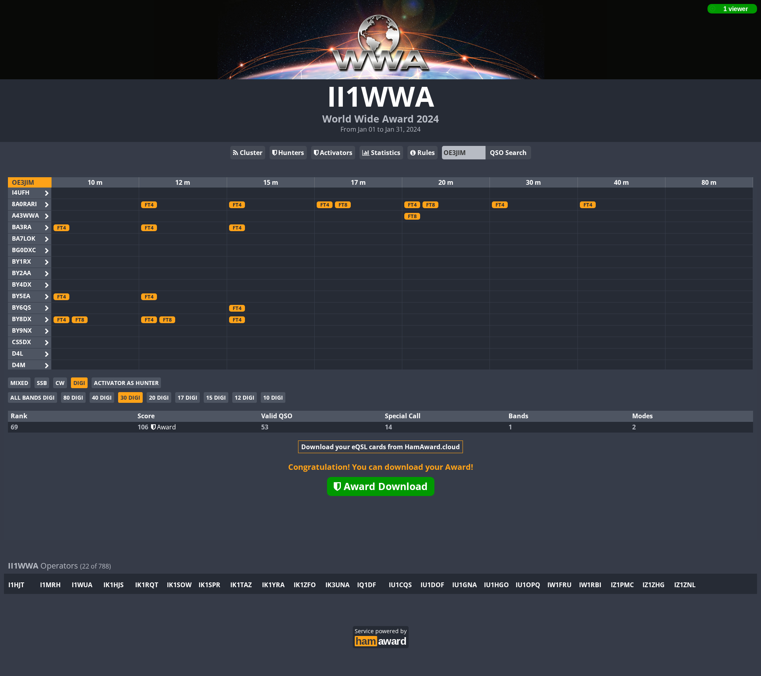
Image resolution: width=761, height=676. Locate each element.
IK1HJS (113, 584)
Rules (425, 152)
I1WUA (82, 584)
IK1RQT (146, 584)
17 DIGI (187, 397)
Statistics (384, 152)
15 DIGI (216, 397)
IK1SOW (179, 584)
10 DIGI (273, 397)
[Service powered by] (381, 640)
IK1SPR (209, 584)
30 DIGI (130, 397)
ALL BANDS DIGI (32, 397)
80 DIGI (73, 397)
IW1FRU (559, 584)
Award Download (384, 486)
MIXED (19, 383)
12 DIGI (244, 397)
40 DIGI (102, 397)
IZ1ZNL (685, 584)
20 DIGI (159, 397)
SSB (42, 383)
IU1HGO (496, 584)
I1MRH (50, 584)
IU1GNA (464, 584)
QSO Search (508, 152)
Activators (335, 152)
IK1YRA (273, 584)
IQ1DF (366, 584)
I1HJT (16, 584)
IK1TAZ (241, 584)
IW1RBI (590, 584)
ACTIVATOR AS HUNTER (126, 383)
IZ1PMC (622, 584)
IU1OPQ (528, 584)
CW (60, 383)
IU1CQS (400, 584)
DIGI (79, 383)
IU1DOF (432, 584)
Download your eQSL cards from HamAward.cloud (380, 446)
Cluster (250, 152)
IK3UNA (337, 584)
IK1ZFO (305, 584)
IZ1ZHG (653, 584)
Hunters (290, 152)
